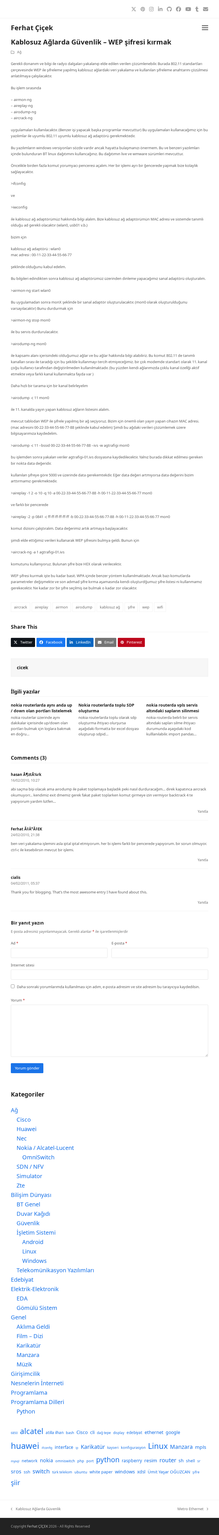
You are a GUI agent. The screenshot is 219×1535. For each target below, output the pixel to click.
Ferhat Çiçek (32, 27)
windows (125, 1471)
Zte (21, 1185)
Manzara (28, 1355)
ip (77, 1448)
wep (145, 607)
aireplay (41, 607)
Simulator (29, 1176)
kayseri (113, 1447)
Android (32, 1242)
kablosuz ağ (110, 607)
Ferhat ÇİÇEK (37, 1526)
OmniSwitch (38, 1157)
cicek (22, 667)
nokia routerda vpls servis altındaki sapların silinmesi (172, 707)
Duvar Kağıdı (33, 1214)
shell (190, 1460)
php (80, 1461)
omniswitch (65, 1461)
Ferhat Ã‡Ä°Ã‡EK (26, 829)
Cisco (24, 1119)
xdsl (141, 1472)
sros (16, 1471)
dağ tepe (104, 1433)
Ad (14, 943)
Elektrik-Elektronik (35, 1289)
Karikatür (29, 1345)
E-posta (119, 943)
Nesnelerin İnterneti (37, 1383)
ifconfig (47, 1448)
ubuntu (80, 1472)
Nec (22, 1138)
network (30, 1460)
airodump (84, 607)
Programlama (29, 1392)
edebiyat (134, 1432)
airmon (62, 607)
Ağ (19, 52)
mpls (200, 1447)
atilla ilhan (55, 1432)
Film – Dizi (30, 1336)
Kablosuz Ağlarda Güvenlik (35, 1509)
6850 (14, 1433)
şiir (15, 1482)
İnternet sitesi (22, 965)
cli (92, 1432)
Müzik (24, 1364)
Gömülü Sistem (37, 1308)
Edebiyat (22, 1279)
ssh (27, 1472)
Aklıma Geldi (33, 1326)
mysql (15, 1461)
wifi (160, 607)
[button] (205, 27)
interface (64, 1447)
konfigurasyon (133, 1447)
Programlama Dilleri (37, 1402)
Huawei (26, 1129)
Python (26, 1411)
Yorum (18, 1000)
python (107, 1459)
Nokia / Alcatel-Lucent (45, 1148)
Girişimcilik (25, 1374)
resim (150, 1460)
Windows (34, 1261)
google (173, 1432)
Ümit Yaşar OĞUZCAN (169, 1472)
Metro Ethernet (190, 1509)
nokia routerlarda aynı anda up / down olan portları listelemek (41, 707)
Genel (18, 1317)
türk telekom (62, 1472)
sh (181, 1460)
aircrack (20, 607)
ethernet (154, 1432)
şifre (131, 607)
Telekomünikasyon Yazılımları (55, 1270)
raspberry (132, 1460)
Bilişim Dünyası (31, 1195)
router (167, 1460)
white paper (101, 1472)
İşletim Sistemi (36, 1232)
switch (41, 1471)
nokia (46, 1460)
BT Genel (28, 1204)
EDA (22, 1298)
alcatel (31, 1431)
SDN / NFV (30, 1166)
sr (198, 1461)
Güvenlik (28, 1223)
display (118, 1433)
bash (70, 1432)
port (90, 1461)
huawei (25, 1445)
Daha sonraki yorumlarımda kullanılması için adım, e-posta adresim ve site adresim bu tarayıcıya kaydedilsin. (108, 986)
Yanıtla (203, 811)
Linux (29, 1251)
